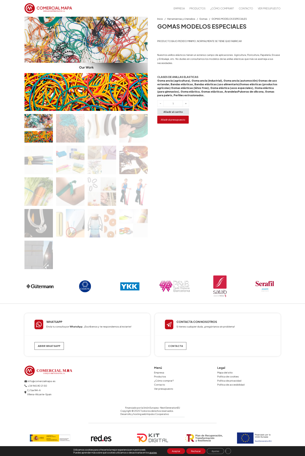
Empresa (179, 8)
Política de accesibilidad (230, 384)
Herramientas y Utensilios (181, 18)
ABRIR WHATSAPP (49, 345)
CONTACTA (175, 345)
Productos (198, 8)
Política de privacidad (229, 380)
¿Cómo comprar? (222, 8)
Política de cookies (228, 376)
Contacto (246, 8)
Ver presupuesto (269, 8)
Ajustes (215, 451)
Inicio (160, 18)
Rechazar (196, 451)
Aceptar (176, 451)
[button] (143, 21)
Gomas (203, 18)
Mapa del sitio (225, 372)
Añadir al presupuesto (173, 119)
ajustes (153, 452)
